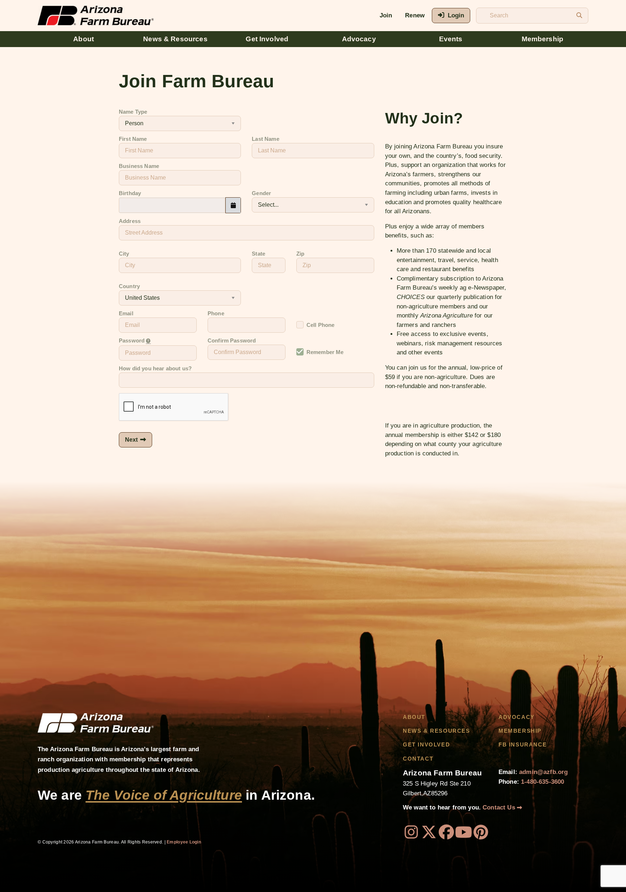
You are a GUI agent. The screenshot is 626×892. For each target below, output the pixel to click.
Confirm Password (232, 340)
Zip (300, 253)
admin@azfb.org (543, 772)
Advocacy (359, 39)
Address (130, 221)
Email (126, 313)
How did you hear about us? (155, 368)
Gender (261, 193)
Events (451, 39)
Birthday (130, 193)
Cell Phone (320, 325)
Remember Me (325, 352)
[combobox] (172, 205)
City (124, 253)
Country (129, 286)
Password (132, 341)
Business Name (139, 166)
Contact (418, 759)
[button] (233, 205)
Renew (415, 15)
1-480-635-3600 (542, 781)
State (258, 253)
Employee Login (184, 842)
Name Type (133, 111)
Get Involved (267, 39)
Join (386, 15)
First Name (133, 139)
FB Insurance (522, 745)
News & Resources (175, 39)
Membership (543, 39)
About (83, 39)
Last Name (265, 139)
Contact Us (500, 807)
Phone (216, 313)
